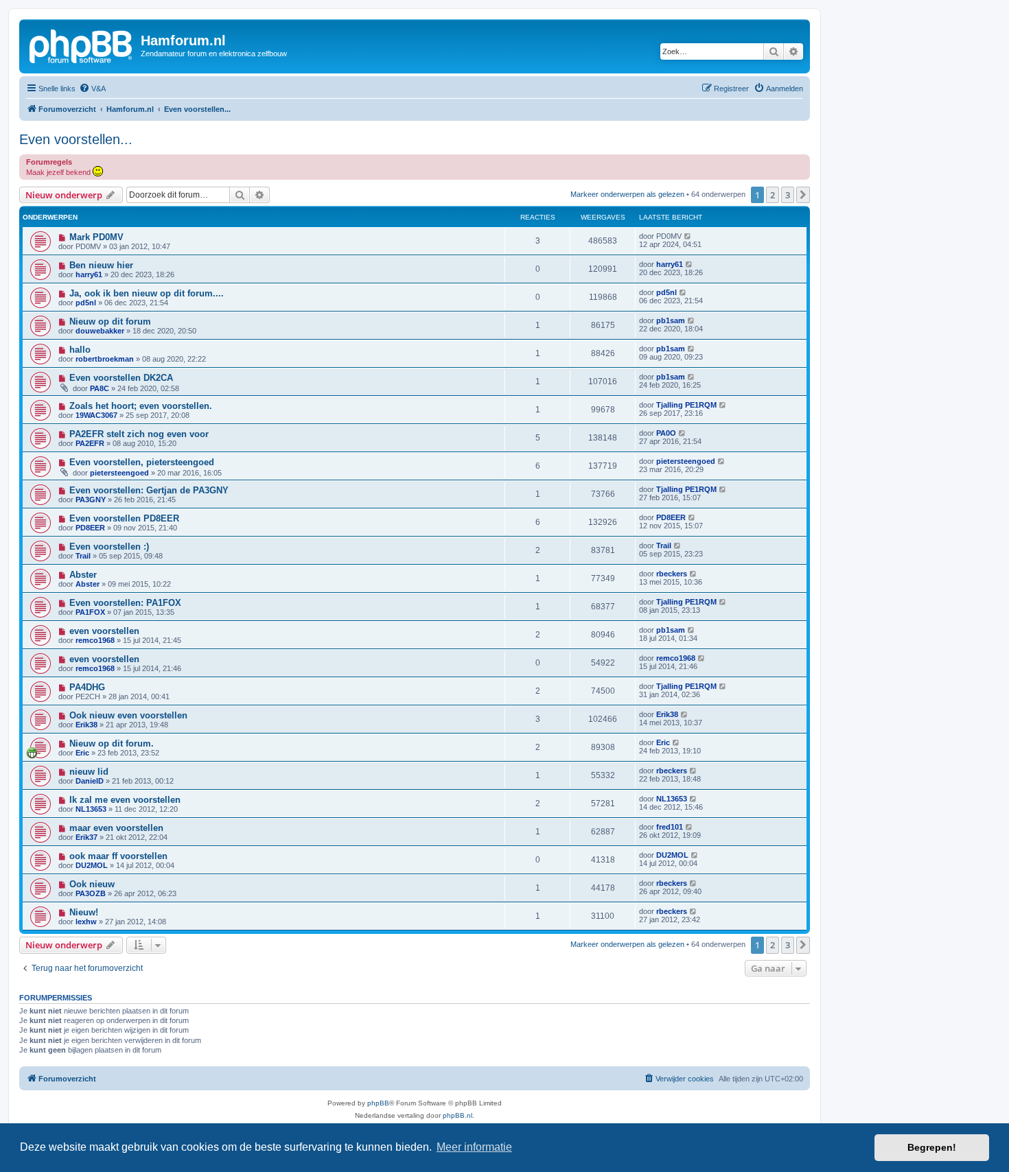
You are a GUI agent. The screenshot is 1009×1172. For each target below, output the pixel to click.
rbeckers (671, 574)
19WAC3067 (96, 415)
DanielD (90, 781)
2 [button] (772, 195)
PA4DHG (87, 687)
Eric (82, 753)
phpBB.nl (457, 1115)
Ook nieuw (92, 884)
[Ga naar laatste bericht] (688, 236)
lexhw (86, 921)
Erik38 (86, 724)
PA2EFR (90, 443)
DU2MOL (92, 865)
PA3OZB (91, 893)
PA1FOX (90, 612)
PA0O (666, 433)
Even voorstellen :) (109, 546)
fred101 (669, 827)
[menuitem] (92, 88)
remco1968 (95, 640)
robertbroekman (105, 359)
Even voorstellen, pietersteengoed (141, 462)
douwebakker (100, 331)
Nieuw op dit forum (110, 321)
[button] (803, 195)
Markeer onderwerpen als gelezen (627, 194)
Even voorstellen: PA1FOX (125, 603)
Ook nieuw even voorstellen (128, 715)
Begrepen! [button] (931, 1147)
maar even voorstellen (116, 828)
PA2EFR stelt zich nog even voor (139, 434)
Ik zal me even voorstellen (125, 800)
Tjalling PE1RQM (686, 405)
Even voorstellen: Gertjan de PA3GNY (149, 490)
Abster (83, 575)
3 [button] (787, 195)
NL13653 (91, 809)
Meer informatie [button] (474, 1147)
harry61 (89, 274)
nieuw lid (88, 771)
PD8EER (90, 528)
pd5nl (86, 302)
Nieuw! (83, 912)
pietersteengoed (119, 473)
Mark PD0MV (96, 237)
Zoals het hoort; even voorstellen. (140, 406)
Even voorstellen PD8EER (124, 518)
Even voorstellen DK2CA (121, 378)
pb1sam (670, 320)
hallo (80, 349)
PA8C (99, 388)
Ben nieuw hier (101, 265)
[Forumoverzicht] (82, 45)
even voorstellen (104, 631)
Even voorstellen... (75, 139)
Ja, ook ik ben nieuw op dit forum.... (146, 293)
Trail (83, 556)
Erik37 (86, 837)
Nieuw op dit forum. (111, 743)
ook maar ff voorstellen (118, 856)
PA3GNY (91, 499)
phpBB (378, 1103)
